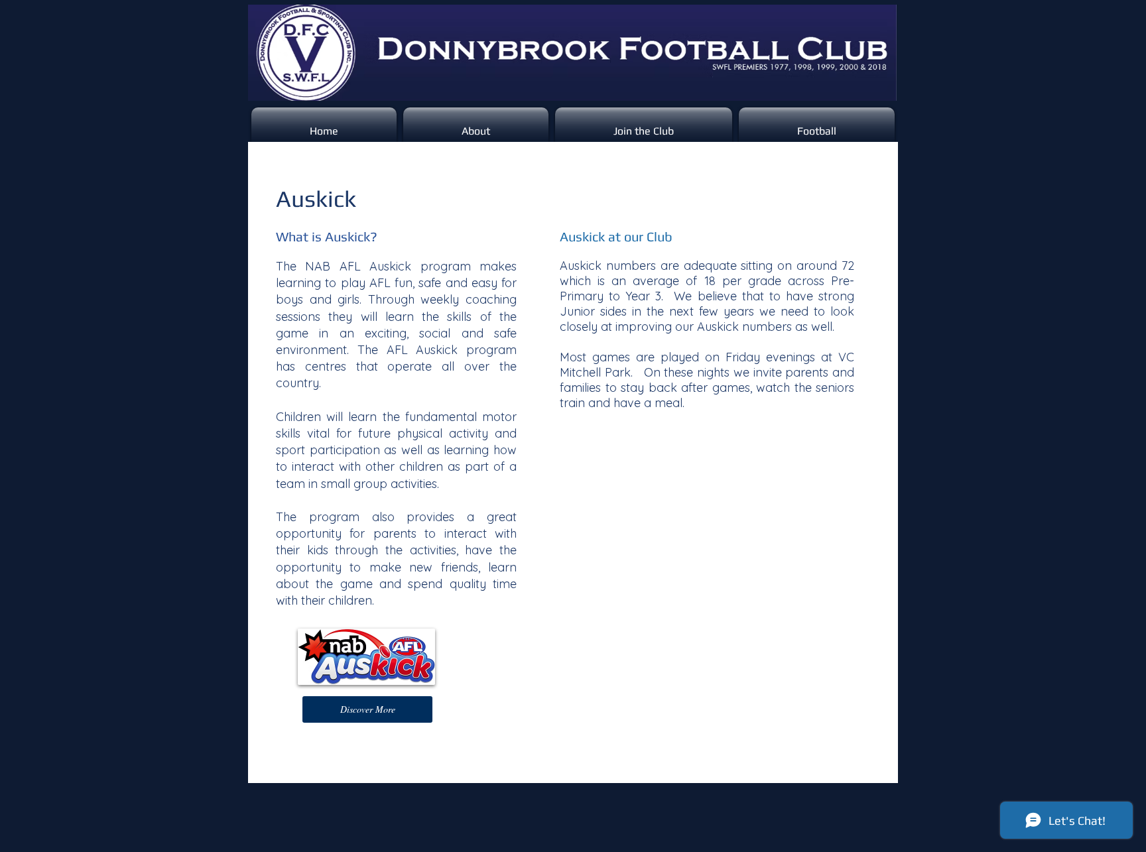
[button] (367, 709)
